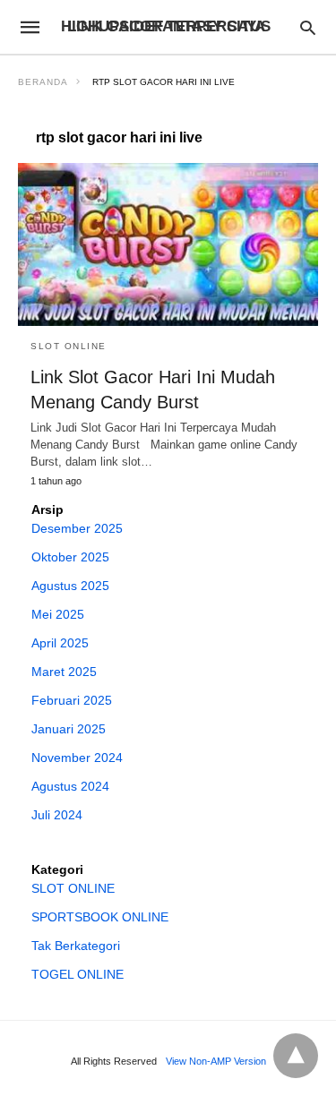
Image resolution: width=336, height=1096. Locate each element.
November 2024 (77, 757)
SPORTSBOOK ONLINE (99, 917)
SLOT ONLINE (68, 346)
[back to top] (295, 1055)
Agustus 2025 (70, 585)
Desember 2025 (77, 528)
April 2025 (60, 643)
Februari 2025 (71, 700)
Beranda (43, 82)
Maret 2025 (64, 671)
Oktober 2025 (70, 557)
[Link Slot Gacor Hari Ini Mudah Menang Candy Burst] (168, 244)
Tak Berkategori (75, 945)
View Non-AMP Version (216, 1061)
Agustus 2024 (70, 786)
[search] (307, 27)
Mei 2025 (57, 614)
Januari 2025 (68, 729)
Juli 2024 (56, 815)
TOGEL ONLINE (77, 974)
